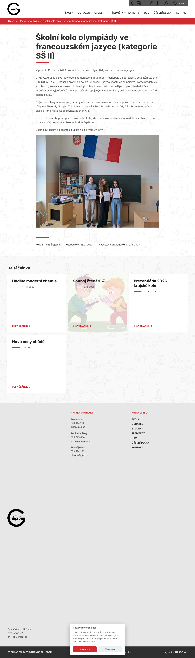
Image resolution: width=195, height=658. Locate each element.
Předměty (117, 12)
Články (22, 21)
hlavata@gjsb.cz (80, 455)
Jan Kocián (180, 652)
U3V (146, 12)
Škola (69, 12)
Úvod (11, 21)
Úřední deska (162, 12)
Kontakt (182, 12)
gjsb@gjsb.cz (78, 426)
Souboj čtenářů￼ (89, 281)
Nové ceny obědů (28, 341)
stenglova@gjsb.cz (81, 441)
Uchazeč (84, 12)
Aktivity (133, 12)
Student (100, 12)
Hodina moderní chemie (34, 281)
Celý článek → (21, 326)
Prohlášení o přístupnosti (25, 652)
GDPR (48, 652)
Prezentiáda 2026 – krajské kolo (152, 283)
